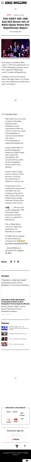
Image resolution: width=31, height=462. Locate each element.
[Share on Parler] (11, 262)
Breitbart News (11, 114)
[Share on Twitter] (9, 261)
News (9, 15)
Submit (16, 439)
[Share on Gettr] (14, 262)
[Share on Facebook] (8, 261)
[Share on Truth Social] (18, 262)
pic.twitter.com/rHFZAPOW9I (16, 243)
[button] (2, 3)
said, (12, 79)
